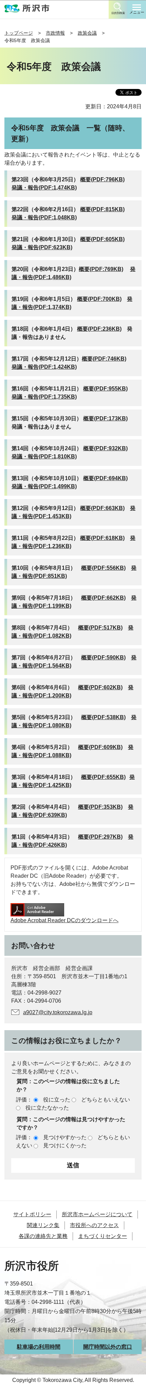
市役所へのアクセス (94, 1225)
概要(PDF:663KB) (102, 508)
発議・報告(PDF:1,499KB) (44, 486)
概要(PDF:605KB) (102, 239)
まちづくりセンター (102, 1236)
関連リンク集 (43, 1225)
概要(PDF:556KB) (103, 568)
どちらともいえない (105, 1099)
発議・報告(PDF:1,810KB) (44, 456)
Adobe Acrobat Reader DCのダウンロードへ (64, 920)
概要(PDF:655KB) (103, 777)
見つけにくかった (65, 1145)
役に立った (56, 1099)
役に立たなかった (47, 1108)
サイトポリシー (32, 1214)
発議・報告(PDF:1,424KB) (44, 367)
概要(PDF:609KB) (100, 747)
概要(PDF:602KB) (100, 687)
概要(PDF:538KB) (103, 717)
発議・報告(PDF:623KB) (42, 247)
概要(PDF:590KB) (103, 657)
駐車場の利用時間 (38, 1347)
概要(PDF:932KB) (105, 448)
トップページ (18, 33)
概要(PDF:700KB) (99, 299)
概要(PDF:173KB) (105, 418)
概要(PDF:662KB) (103, 598)
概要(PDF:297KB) (100, 837)
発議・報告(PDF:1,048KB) (44, 217)
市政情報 (55, 33)
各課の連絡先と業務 (43, 1236)
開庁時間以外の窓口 (107, 1347)
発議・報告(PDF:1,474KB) (44, 187)
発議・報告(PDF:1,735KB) (44, 397)
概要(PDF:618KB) (102, 538)
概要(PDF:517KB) (100, 628)
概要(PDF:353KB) (100, 807)
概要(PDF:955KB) (105, 388)
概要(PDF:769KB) (101, 269)
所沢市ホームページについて (97, 1214)
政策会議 (87, 33)
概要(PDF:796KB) (102, 179)
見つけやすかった (65, 1137)
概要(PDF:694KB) (105, 478)
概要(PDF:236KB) (99, 329)
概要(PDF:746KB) (104, 359)
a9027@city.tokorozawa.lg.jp (57, 1012)
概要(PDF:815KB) (102, 209)
